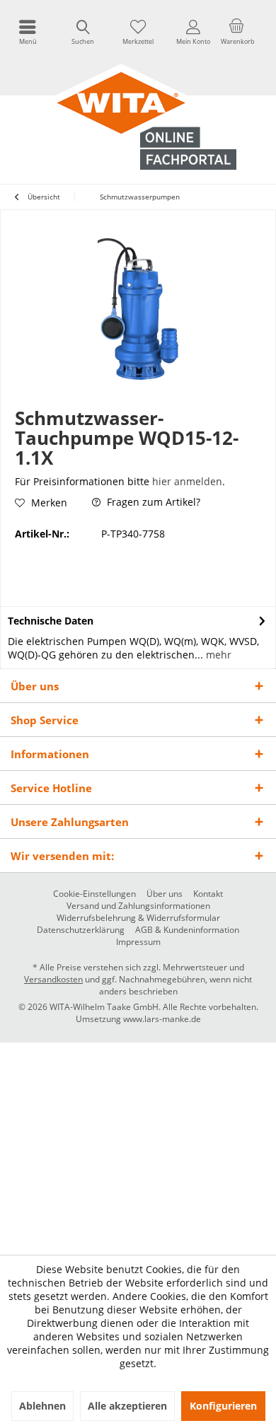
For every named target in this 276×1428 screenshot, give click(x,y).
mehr (217, 654)
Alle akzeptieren (127, 1405)
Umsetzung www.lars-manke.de (138, 1019)
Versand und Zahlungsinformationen (138, 906)
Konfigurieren (223, 1405)
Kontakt (208, 894)
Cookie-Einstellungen (94, 894)
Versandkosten (53, 979)
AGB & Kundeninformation (187, 930)
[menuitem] (27, 32)
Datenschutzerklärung (81, 930)
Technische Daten (50, 620)
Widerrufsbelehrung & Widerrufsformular (138, 918)
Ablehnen (42, 1405)
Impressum (138, 942)
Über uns (164, 894)
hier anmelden (187, 481)
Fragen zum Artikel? (152, 502)
